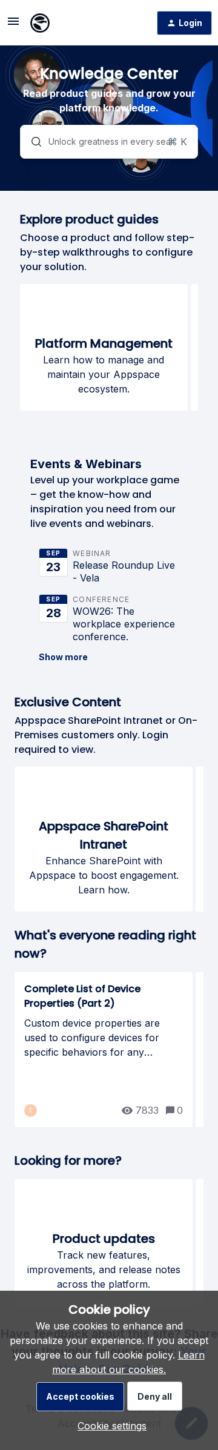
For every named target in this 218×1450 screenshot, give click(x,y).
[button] (109, 1426)
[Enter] (31, 142)
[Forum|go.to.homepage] (40, 23)
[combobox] (109, 142)
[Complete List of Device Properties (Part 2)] (104, 1049)
